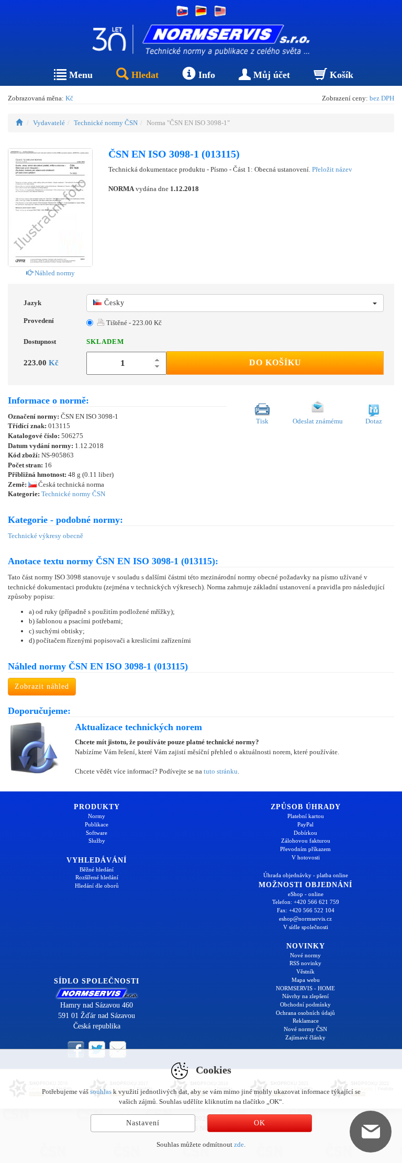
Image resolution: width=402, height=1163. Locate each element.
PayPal (305, 824)
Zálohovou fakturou (305, 840)
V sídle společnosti (305, 927)
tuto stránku (221, 771)
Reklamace (306, 1020)
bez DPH (382, 98)
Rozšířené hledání (96, 877)
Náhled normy (54, 273)
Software (96, 833)
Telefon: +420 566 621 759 (305, 902)
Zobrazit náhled (42, 686)
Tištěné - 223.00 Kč (133, 323)
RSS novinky (305, 963)
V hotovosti (306, 857)
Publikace (96, 824)
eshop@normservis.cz (305, 918)
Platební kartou (305, 816)
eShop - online (305, 894)
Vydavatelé (49, 123)
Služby (96, 840)
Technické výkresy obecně (45, 536)
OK (259, 1123)
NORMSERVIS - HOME (305, 988)
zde (239, 1144)
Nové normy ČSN (305, 1029)
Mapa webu (306, 980)
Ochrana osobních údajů (305, 1013)
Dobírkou (305, 833)
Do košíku (275, 362)
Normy (96, 816)
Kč (69, 98)
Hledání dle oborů (97, 885)
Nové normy (305, 955)
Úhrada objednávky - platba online (305, 875)
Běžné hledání (97, 869)
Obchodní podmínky (305, 1004)
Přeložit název (332, 169)
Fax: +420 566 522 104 (305, 910)
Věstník (305, 971)
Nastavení (143, 1123)
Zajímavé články (305, 1037)
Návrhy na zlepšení (305, 996)
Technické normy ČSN (106, 123)
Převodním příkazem (305, 849)
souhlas (100, 1091)
